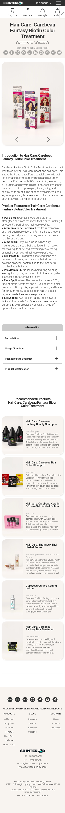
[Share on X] (17, 52)
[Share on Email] (23, 52)
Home (55, 719)
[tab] (32, 327)
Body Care (9, 723)
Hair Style (9, 732)
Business (32, 727)
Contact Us (56, 727)
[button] (42, 3)
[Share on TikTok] (29, 54)
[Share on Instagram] (41, 54)
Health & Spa (9, 744)
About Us (56, 723)
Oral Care (9, 740)
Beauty (33, 723)
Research (32, 719)
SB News (32, 732)
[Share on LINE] (5, 52)
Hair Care (9, 727)
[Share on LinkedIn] (35, 54)
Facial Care (9, 736)
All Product (9, 719)
